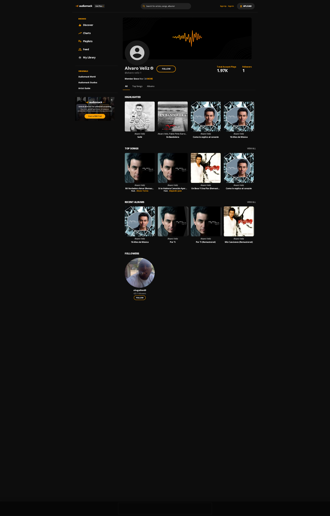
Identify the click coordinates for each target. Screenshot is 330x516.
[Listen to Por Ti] (173, 221)
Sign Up (223, 6)
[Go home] (83, 6)
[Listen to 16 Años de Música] (239, 116)
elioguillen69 (139, 290)
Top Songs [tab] (137, 86)
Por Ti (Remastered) (206, 242)
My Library (89, 57)
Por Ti (173, 242)
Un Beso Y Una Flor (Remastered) (205, 188)
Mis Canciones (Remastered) (239, 242)
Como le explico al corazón (206, 137)
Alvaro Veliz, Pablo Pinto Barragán (173, 133)
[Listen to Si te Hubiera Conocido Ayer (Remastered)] (173, 168)
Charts (87, 33)
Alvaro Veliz (140, 133)
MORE (150, 78)
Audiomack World (87, 76)
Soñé (139, 137)
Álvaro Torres (142, 191)
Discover (88, 25)
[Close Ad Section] (111, 100)
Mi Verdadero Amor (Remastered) (139, 188)
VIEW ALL (251, 148)
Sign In (231, 6)
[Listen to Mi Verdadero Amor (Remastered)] (140, 168)
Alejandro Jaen (175, 191)
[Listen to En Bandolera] (173, 116)
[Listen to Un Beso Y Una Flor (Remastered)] (206, 168)
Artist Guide (84, 88)
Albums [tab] (150, 86)
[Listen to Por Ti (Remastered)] (206, 221)
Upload (247, 6)
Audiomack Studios (87, 82)
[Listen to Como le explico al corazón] (206, 116)
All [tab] (126, 86)
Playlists (88, 41)
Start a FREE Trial (95, 116)
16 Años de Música (239, 137)
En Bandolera (172, 137)
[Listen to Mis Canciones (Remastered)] (239, 221)
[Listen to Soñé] (140, 116)
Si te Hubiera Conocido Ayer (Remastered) (172, 188)
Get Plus (99, 6)
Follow (166, 68)
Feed (86, 49)
